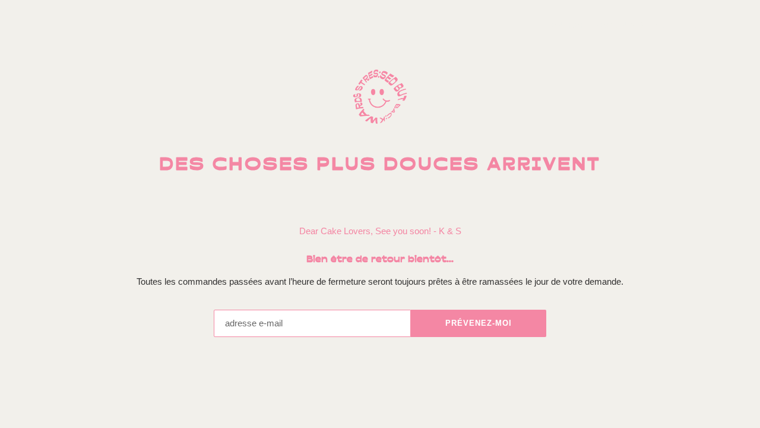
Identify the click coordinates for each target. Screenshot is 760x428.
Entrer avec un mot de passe (629, 25)
